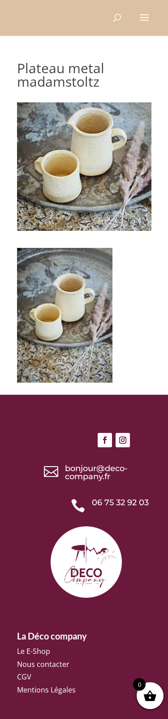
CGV (24, 677)
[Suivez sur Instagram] (123, 440)
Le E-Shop (33, 651)
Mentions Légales (46, 690)
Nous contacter (43, 664)
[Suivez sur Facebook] (105, 440)
